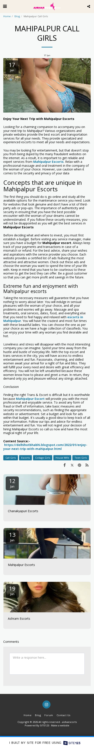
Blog (17, 16)
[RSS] (87, 465)
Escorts (25, 457)
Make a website (60, 725)
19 (12, 590)
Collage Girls (42, 457)
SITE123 (44, 725)
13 (12, 536)
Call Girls (10, 457)
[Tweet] (72, 465)
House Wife (62, 457)
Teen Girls (81, 457)
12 (12, 482)
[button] (5, 6)
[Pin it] (79, 465)
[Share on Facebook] (64, 465)
